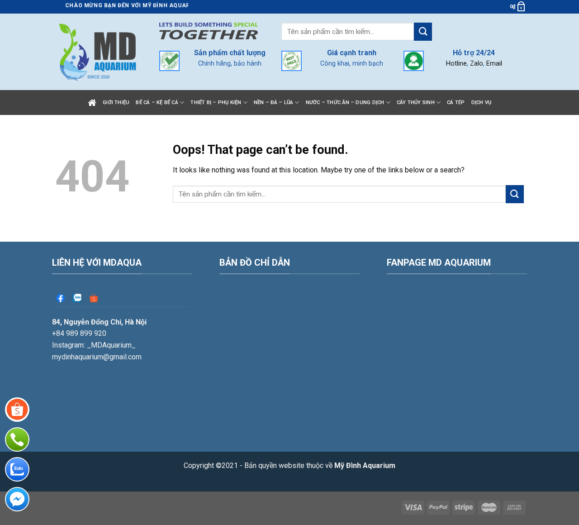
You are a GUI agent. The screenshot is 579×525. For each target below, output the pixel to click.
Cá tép (456, 102)
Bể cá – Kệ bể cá (157, 102)
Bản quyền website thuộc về (319, 465)
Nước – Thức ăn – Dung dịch (345, 102)
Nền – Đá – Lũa (273, 102)
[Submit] (423, 31)
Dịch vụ (481, 102)
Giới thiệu (116, 102)
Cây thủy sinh (416, 102)
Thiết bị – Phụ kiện (215, 102)
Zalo (476, 63)
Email (494, 63)
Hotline (456, 63)
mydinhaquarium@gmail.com (97, 357)
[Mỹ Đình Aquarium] (97, 51)
